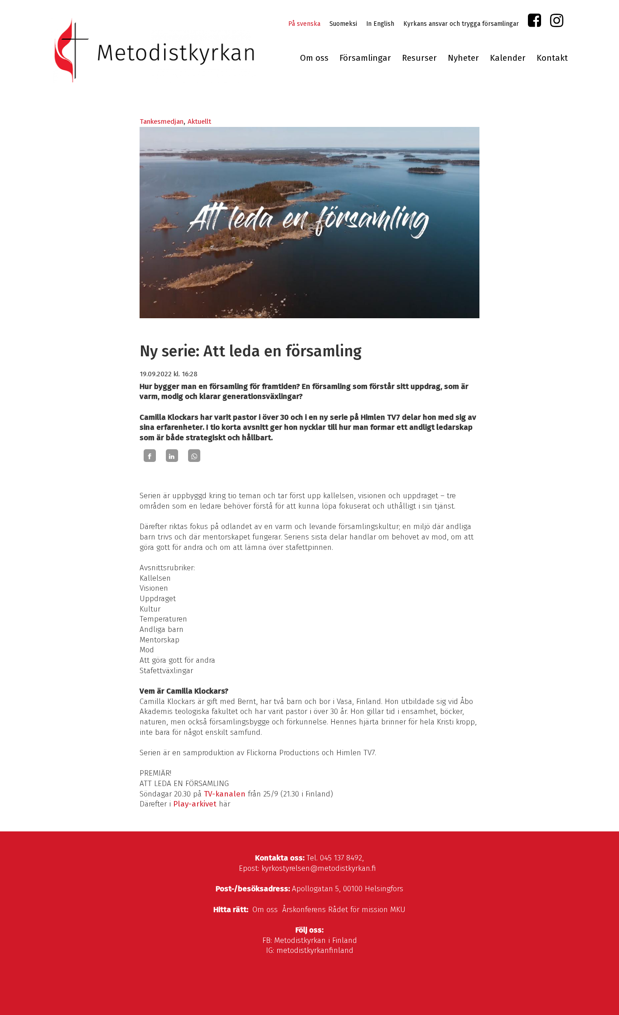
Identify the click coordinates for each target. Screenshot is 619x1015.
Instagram (556, 22)
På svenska (304, 24)
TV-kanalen (225, 794)
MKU (398, 909)
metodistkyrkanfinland (314, 950)
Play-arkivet (195, 804)
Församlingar (365, 58)
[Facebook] (150, 455)
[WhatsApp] (194, 455)
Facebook (534, 22)
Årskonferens (304, 909)
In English (380, 24)
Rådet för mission (358, 909)
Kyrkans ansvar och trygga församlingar (461, 24)
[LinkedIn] (172, 455)
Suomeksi (343, 24)
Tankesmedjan (162, 121)
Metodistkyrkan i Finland (315, 940)
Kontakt (552, 58)
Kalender (508, 58)
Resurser (419, 58)
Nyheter (463, 58)
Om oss (314, 58)
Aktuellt (199, 121)
